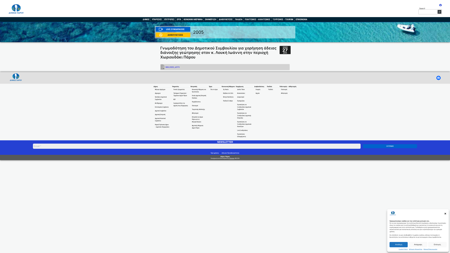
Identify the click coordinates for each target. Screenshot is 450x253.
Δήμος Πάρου (225, 156)
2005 (198, 32)
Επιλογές (437, 245)
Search (422, 8)
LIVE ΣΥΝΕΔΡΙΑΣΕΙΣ (175, 29)
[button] (445, 213)
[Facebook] (440, 5)
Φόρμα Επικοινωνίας (430, 249)
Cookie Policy (403, 249)
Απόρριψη (418, 245)
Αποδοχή (398, 245)
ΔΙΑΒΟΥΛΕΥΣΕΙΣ (175, 35)
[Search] (439, 12)
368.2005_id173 (172, 67)
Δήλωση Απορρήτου (415, 249)
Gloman (231, 158)
